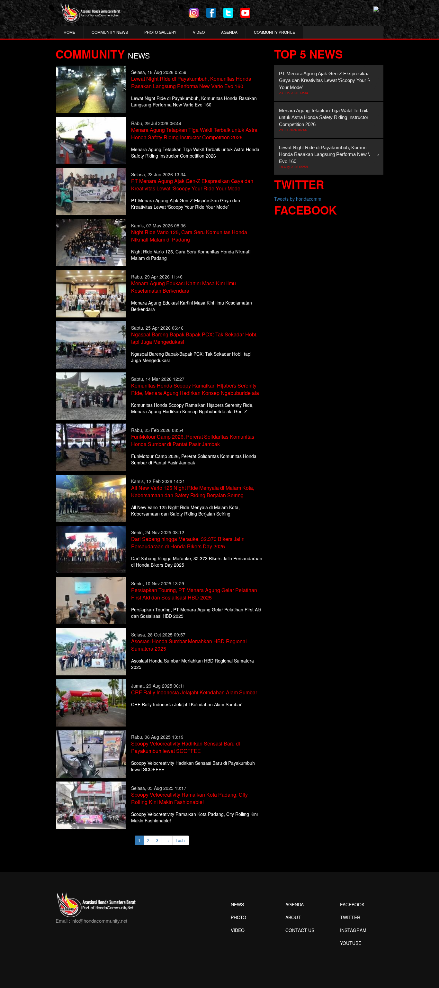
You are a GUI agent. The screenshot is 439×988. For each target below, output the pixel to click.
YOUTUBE (350, 943)
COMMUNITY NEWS (110, 32)
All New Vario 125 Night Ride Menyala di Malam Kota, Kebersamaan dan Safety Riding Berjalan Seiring (192, 491)
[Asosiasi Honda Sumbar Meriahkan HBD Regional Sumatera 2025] (91, 651)
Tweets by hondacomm (297, 199)
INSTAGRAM (353, 930)
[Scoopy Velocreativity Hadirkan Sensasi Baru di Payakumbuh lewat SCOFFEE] (91, 753)
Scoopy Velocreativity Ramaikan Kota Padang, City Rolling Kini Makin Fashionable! (189, 798)
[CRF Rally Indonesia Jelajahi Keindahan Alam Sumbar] (91, 702)
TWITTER (350, 917)
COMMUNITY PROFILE (274, 32)
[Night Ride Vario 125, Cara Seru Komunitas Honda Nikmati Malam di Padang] (91, 242)
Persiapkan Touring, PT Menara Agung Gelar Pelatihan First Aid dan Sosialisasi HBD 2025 (194, 593)
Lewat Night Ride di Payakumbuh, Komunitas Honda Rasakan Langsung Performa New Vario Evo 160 (191, 82)
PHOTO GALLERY (160, 32)
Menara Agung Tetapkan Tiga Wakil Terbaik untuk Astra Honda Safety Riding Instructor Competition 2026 (194, 133)
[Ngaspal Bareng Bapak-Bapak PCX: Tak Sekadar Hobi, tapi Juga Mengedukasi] (91, 344)
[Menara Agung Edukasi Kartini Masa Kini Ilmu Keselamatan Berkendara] (91, 293)
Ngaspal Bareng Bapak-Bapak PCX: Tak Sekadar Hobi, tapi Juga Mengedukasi (194, 338)
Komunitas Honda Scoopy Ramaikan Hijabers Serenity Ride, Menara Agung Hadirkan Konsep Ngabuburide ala (195, 389)
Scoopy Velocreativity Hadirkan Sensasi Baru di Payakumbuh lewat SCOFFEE (185, 747)
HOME (69, 32)
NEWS (237, 904)
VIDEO (199, 32)
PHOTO (238, 917)
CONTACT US (299, 930)
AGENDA (229, 32)
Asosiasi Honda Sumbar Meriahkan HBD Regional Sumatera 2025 (189, 644)
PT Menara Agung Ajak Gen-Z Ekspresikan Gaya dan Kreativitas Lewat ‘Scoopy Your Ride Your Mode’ (192, 184)
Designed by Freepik (350, 952)
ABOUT (293, 917)
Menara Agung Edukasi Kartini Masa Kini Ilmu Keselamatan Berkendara (183, 286)
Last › (180, 840)
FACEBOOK (352, 904)
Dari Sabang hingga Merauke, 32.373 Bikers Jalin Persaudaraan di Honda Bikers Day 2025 (188, 542)
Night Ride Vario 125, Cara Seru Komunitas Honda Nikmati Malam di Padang (189, 235)
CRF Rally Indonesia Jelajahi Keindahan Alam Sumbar (194, 692)
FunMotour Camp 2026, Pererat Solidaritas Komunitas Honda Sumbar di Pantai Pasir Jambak (192, 440)
